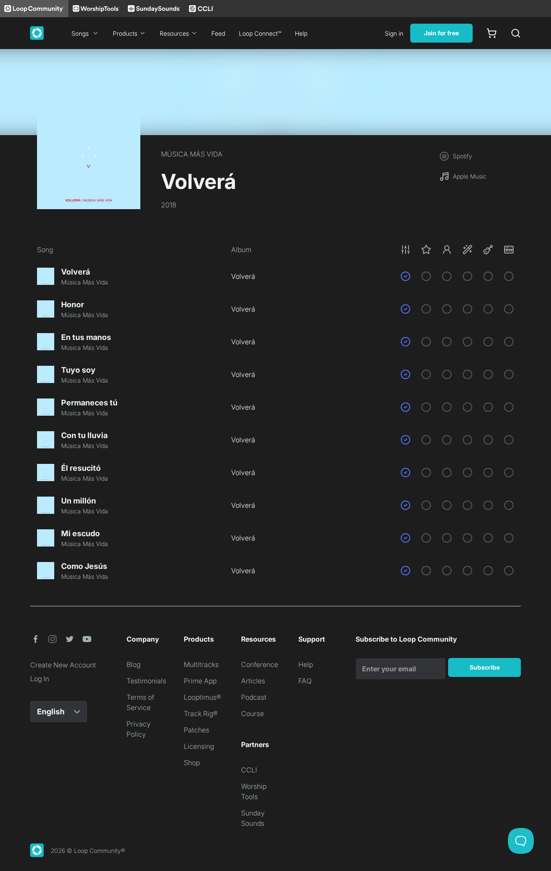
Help (301, 33)
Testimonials (146, 680)
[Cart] (491, 33)
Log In (39, 678)
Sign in (394, 33)
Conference (259, 664)
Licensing (199, 746)
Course (252, 713)
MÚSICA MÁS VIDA (192, 154)
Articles (253, 680)
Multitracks (201, 664)
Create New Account (63, 665)
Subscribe (485, 667)
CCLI (249, 770)
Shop (192, 762)
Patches (196, 730)
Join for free (441, 33)
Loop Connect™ (260, 33)
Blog (133, 664)
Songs (80, 33)
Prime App (200, 680)
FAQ (305, 680)
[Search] (516, 33)
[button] (457, 249)
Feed (218, 33)
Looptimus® (202, 697)
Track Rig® (201, 713)
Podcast (253, 697)
